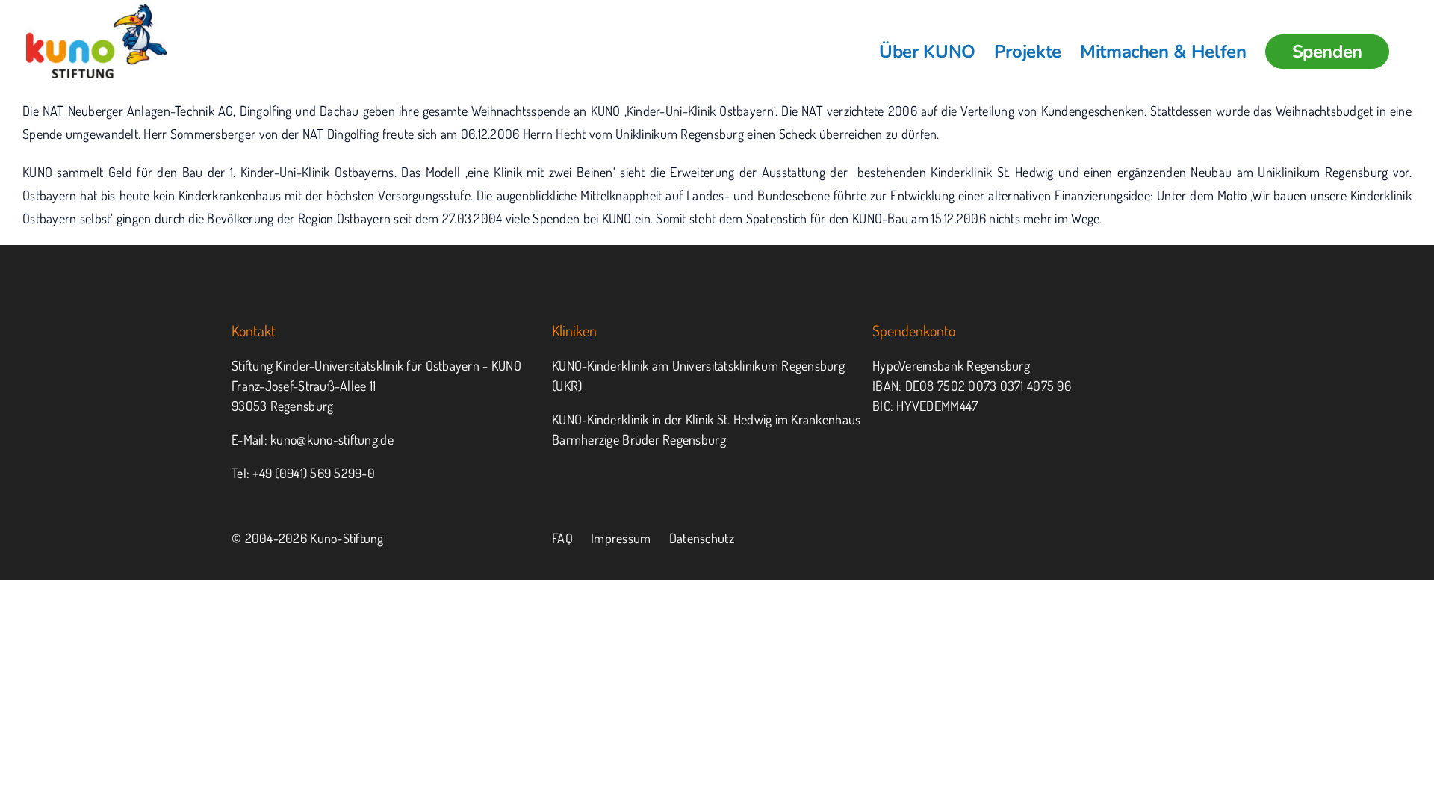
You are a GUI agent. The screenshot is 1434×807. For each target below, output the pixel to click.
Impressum (621, 538)
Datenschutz (701, 538)
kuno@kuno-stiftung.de (332, 439)
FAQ (562, 538)
